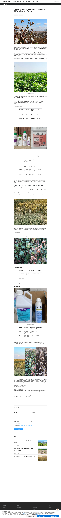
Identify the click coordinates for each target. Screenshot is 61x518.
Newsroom (19, 1)
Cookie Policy (38, 514)
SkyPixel (50, 505)
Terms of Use (30, 425)
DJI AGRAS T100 (4, 507)
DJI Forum (50, 507)
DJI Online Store (19, 505)
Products (14, 1)
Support (33, 1)
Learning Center (5, 4)
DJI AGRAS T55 (4, 505)
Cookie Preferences (24, 513)
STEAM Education (35, 507)
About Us (37, 1)
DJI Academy (28, 1)
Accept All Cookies (54, 516)
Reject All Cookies (42, 516)
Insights (23, 1)
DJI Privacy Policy (22, 425)
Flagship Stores (19, 507)
